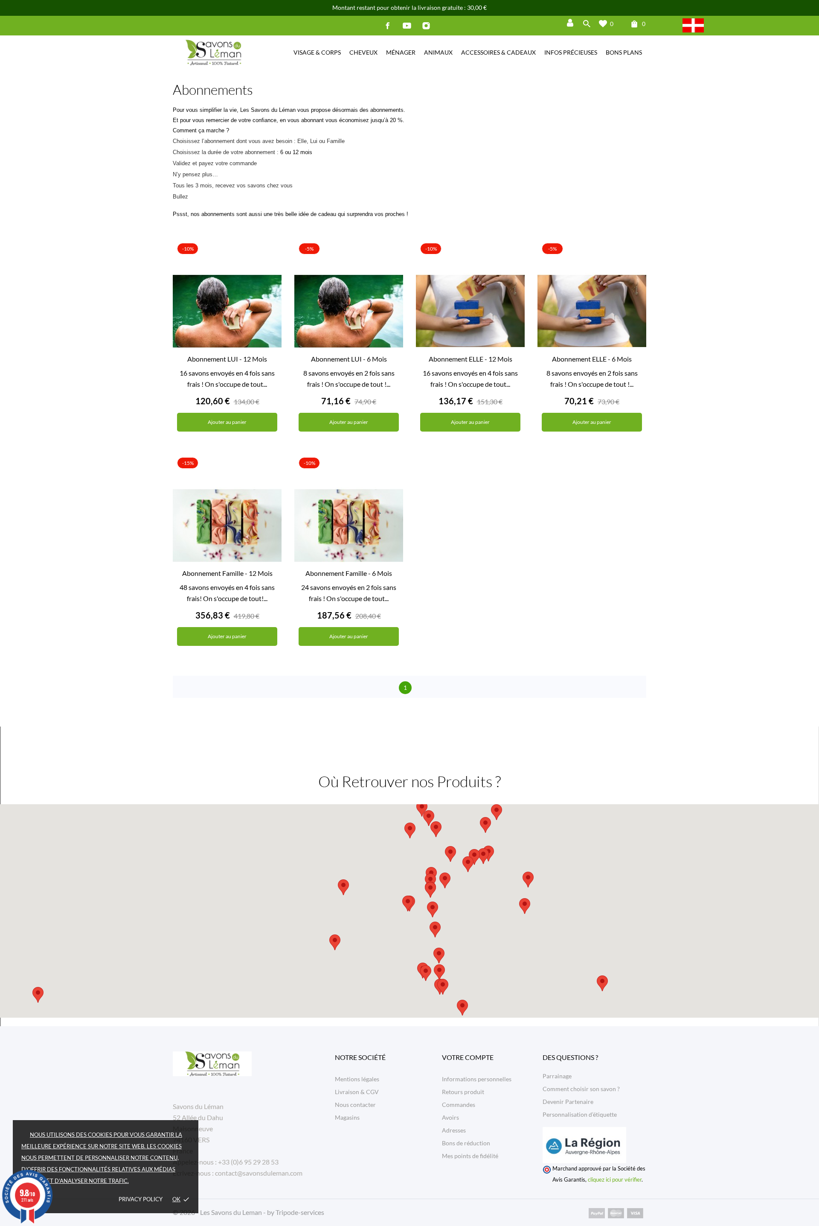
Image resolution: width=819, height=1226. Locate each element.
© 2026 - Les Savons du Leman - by (224, 1212)
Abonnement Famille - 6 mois (348, 573)
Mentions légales (357, 1079)
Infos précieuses (570, 52)
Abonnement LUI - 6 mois (349, 359)
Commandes (458, 1104)
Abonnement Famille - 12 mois (227, 573)
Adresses (454, 1130)
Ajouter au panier (227, 422)
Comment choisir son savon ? (581, 1088)
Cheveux (363, 52)
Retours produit (463, 1091)
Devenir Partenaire (568, 1101)
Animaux (438, 52)
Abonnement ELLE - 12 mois (470, 359)
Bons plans (624, 52)
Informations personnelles (476, 1079)
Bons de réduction (466, 1143)
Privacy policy (141, 1199)
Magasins (347, 1117)
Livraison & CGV (357, 1091)
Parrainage (557, 1076)
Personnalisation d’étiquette (580, 1114)
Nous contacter (355, 1104)
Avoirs (450, 1117)
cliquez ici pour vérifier (615, 1179)
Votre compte (468, 1057)
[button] (444, 880)
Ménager (400, 52)
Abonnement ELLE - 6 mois (592, 359)
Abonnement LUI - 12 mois (227, 359)
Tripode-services (300, 1212)
